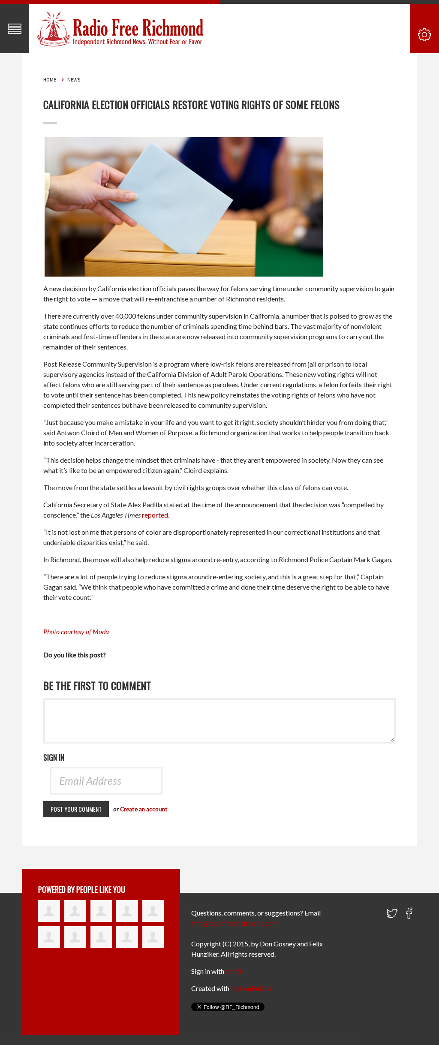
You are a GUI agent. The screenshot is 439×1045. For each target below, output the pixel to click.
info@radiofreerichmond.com (234, 923)
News (74, 79)
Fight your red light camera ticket (197, 1040)
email (233, 971)
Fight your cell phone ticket (302, 1040)
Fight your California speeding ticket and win (65, 1040)
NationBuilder (252, 988)
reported (155, 515)
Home (49, 79)
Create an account (144, 809)
